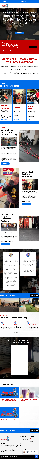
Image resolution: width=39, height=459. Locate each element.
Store (31, 444)
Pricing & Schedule (33, 443)
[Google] (25, 449)
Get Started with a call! (34, 448)
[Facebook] (20, 449)
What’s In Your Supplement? (8, 420)
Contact (31, 446)
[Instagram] (23, 449)
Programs (31, 441)
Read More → (4, 403)
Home (31, 438)
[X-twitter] (22, 449)
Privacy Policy (10, 456)
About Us (31, 440)
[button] (23, 6)
